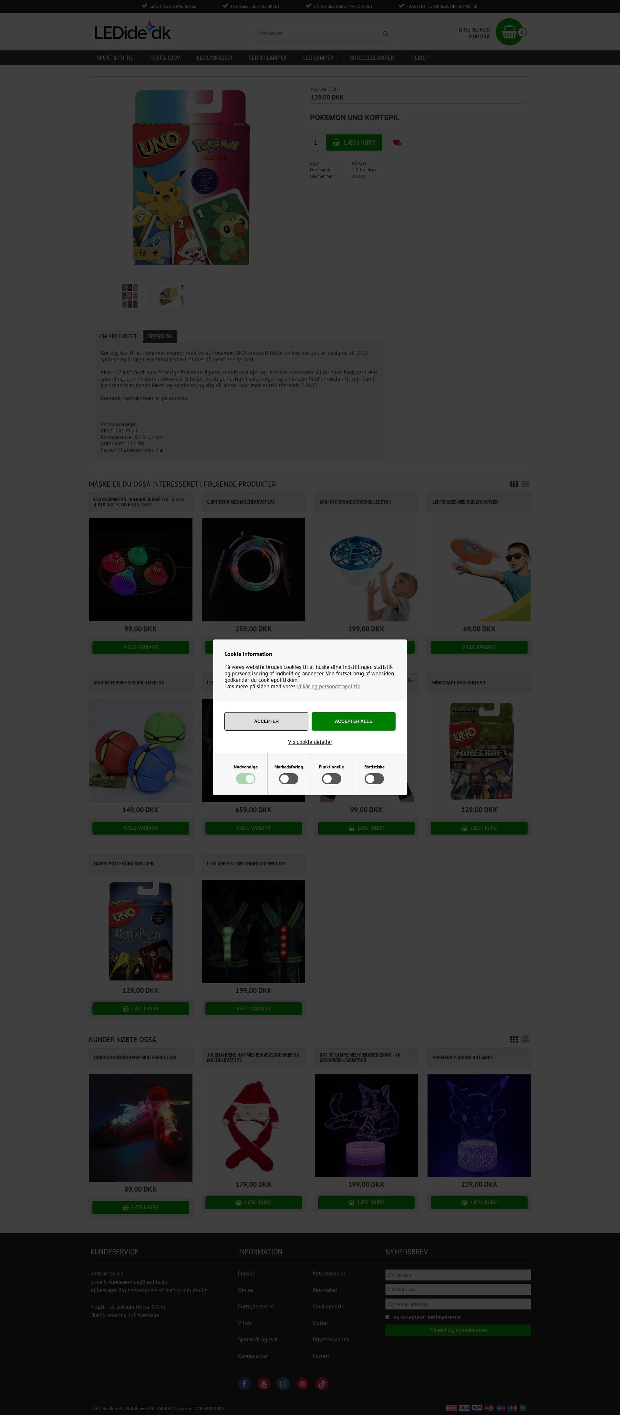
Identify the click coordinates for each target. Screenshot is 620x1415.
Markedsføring (288, 767)
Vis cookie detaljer (310, 741)
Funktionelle (331, 767)
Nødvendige (246, 767)
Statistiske (374, 767)
